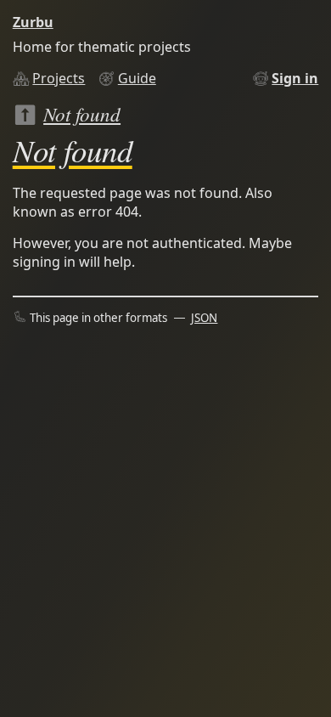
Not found (82, 113)
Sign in (295, 78)
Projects (58, 78)
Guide (137, 78)
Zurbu (33, 22)
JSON (204, 317)
